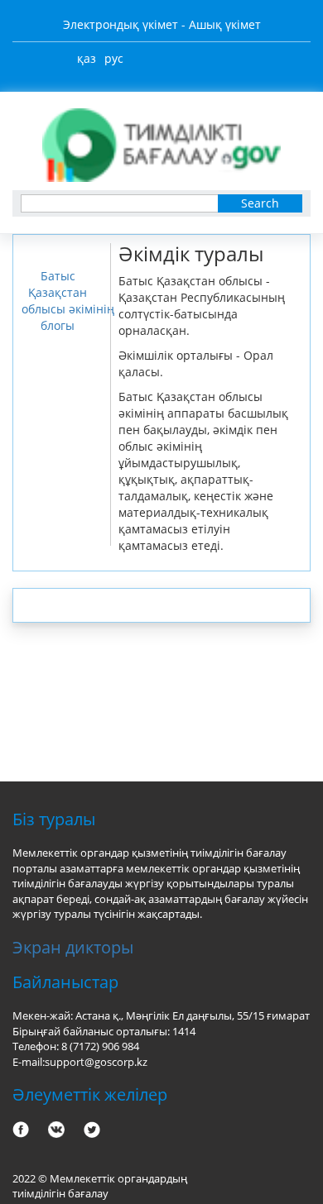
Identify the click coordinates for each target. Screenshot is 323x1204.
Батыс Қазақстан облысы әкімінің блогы (68, 300)
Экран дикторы (72, 947)
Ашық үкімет (225, 24)
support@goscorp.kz (96, 1061)
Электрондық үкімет (120, 24)
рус (113, 58)
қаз (86, 58)
